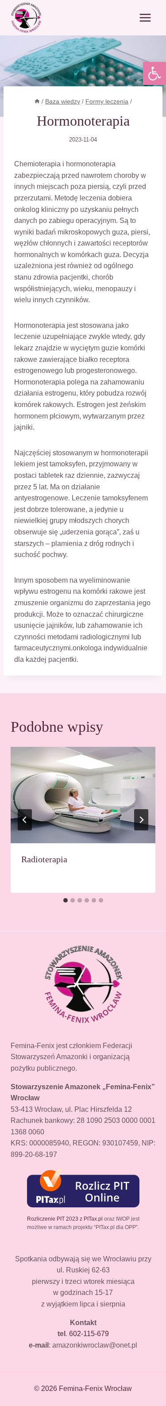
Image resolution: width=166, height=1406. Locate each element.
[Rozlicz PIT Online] (83, 1188)
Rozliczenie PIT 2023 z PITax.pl (65, 1219)
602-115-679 (89, 1333)
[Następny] (141, 819)
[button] (154, 73)
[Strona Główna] (37, 101)
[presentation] (83, 795)
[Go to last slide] (25, 819)
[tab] (65, 900)
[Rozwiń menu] (145, 17)
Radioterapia (44, 859)
